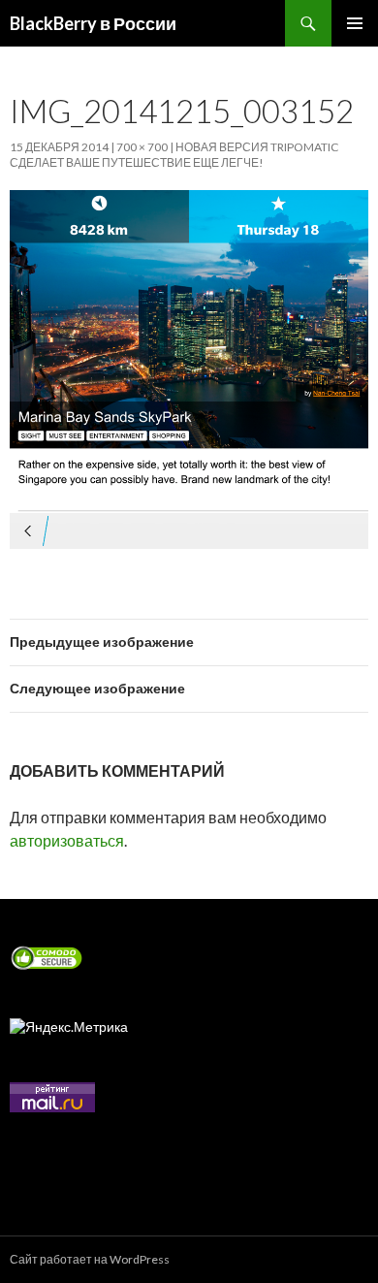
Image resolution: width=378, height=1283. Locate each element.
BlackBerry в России (93, 23)
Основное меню (354, 23)
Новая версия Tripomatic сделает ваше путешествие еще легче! (174, 155)
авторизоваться (67, 840)
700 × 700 (142, 147)
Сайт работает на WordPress (90, 1259)
